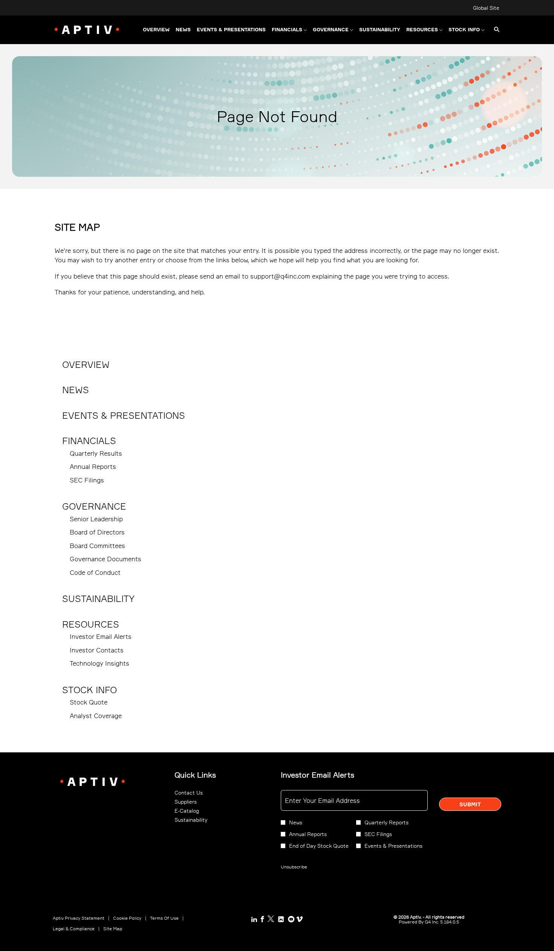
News (75, 389)
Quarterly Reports (386, 822)
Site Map (112, 928)
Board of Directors (97, 532)
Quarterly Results (96, 453)
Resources (90, 624)
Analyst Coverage (96, 716)
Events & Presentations (123, 415)
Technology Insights (99, 663)
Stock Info (89, 689)
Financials (89, 440)
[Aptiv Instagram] (281, 919)
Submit (470, 804)
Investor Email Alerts (101, 636)
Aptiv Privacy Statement (78, 918)
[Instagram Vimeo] (299, 919)
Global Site (486, 8)
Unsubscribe (294, 867)
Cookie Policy (127, 918)
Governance (94, 506)
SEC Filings (87, 480)
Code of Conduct (95, 572)
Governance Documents (105, 559)
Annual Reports (93, 466)
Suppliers (193, 801)
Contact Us (196, 792)
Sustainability (98, 598)
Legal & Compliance (74, 928)
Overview (86, 364)
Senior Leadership (96, 519)
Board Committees (97, 546)
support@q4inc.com (280, 276)
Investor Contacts (97, 650)
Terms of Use (164, 918)
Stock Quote (88, 702)
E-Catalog (195, 810)
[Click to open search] (494, 29)
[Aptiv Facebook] (262, 919)
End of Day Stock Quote (319, 845)
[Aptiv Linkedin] (254, 919)
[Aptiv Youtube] (291, 919)
